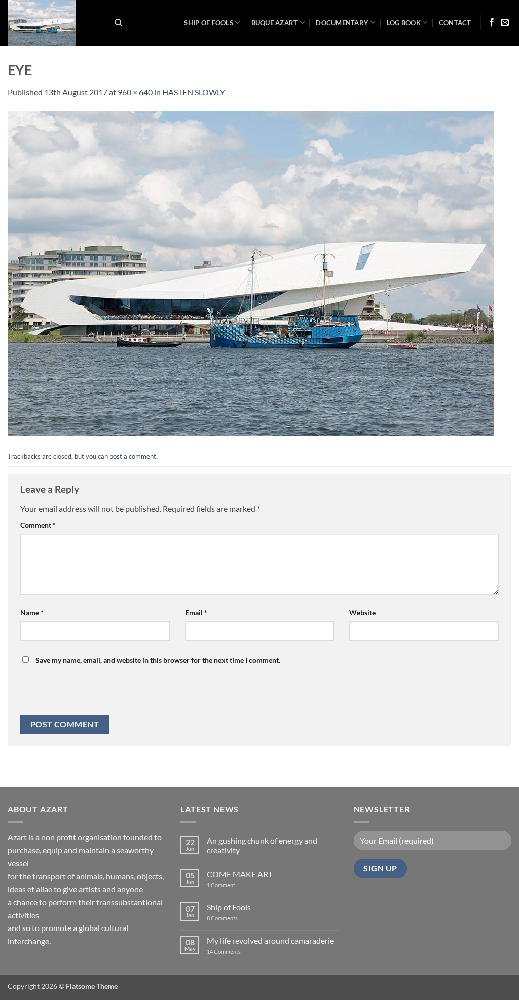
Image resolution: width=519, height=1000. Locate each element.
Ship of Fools (208, 23)
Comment (38, 525)
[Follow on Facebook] (492, 22)
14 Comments (239, 951)
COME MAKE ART (240, 874)
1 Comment (229, 885)
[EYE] (251, 272)
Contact (455, 23)
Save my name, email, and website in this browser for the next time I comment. (157, 660)
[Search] (118, 22)
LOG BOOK (404, 23)
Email (196, 612)
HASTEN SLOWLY (193, 92)
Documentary (342, 23)
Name (32, 612)
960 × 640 (135, 92)
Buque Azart (274, 23)
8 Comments (228, 918)
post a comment (132, 456)
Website (362, 612)
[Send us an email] (505, 22)
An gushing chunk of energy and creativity (262, 845)
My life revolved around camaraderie (270, 940)
